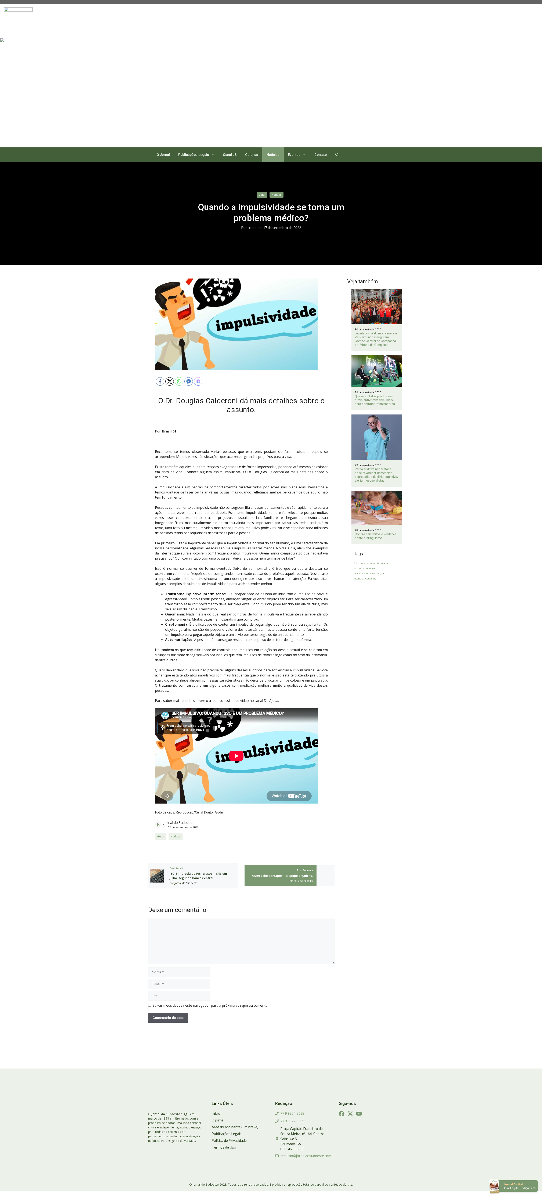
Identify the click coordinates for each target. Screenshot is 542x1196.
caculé (357, 568)
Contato (320, 155)
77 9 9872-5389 (292, 1121)
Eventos (294, 155)
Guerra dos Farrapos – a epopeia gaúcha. (282, 876)
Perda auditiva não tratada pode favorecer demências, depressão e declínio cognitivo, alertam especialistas (376, 474)
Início (216, 1113)
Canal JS (230, 155)
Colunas (251, 155)
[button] (337, 154)
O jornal (218, 1120)
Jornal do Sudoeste (178, 822)
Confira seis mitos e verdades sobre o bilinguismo (376, 536)
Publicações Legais (193, 155)
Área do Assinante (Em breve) (235, 1127)
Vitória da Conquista (365, 578)
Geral (262, 195)
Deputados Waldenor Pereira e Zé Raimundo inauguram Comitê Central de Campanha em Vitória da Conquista (376, 339)
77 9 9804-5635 (292, 1113)
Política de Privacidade (229, 1140)
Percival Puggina (303, 881)
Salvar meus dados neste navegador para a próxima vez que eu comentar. (211, 1005)
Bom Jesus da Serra (364, 563)
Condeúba (369, 568)
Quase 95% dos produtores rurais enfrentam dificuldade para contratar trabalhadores (375, 400)
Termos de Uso (224, 1147)
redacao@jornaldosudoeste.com (305, 1155)
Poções (381, 573)
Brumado (382, 563)
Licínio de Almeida (364, 573)
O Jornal (163, 155)
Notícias (273, 155)
